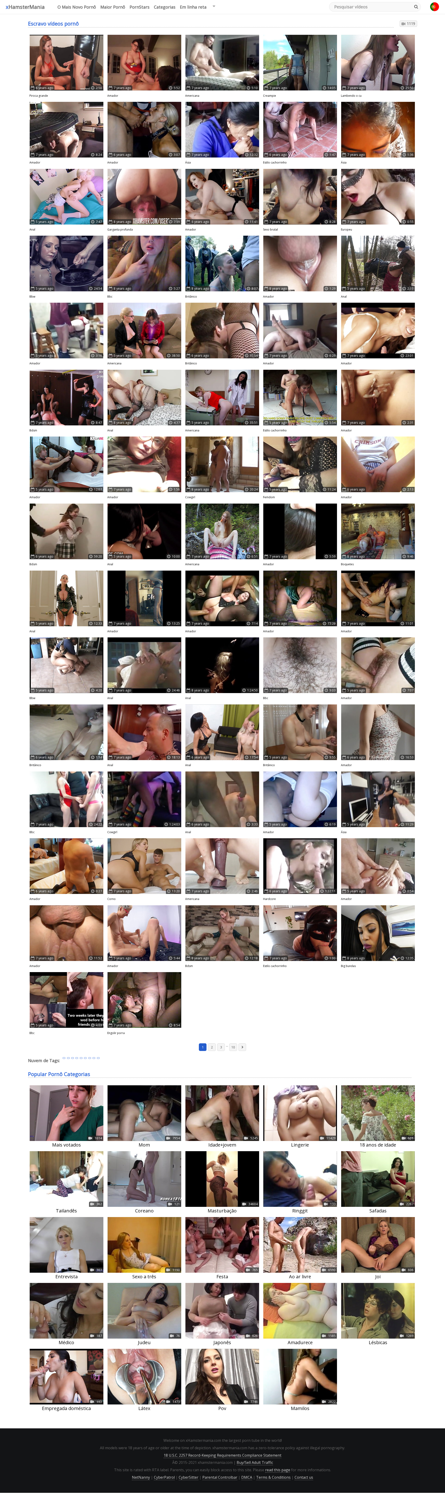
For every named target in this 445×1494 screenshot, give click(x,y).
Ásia (188, 162)
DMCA (246, 1477)
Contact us (304, 1477)
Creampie (269, 96)
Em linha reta (193, 7)
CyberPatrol (164, 1477)
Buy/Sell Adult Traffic (255, 1462)
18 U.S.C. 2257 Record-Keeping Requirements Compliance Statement (222, 1455)
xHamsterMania (25, 6)
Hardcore (269, 899)
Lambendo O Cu (351, 96)
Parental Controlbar (219, 1477)
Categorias (164, 7)
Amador (112, 96)
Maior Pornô (112, 7)
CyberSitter (188, 1477)
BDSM (33, 430)
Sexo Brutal (270, 229)
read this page (277, 1469)
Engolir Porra (116, 1033)
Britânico (191, 297)
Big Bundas (348, 966)
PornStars (139, 7)
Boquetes (347, 564)
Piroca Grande (38, 96)
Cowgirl (190, 497)
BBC (109, 297)
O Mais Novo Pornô (76, 7)
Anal (32, 229)
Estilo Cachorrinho (275, 162)
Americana (192, 96)
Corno (111, 899)
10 (233, 1047)
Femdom (269, 497)
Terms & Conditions (273, 1477)
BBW (32, 297)
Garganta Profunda (120, 229)
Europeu (346, 229)
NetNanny (141, 1477)
